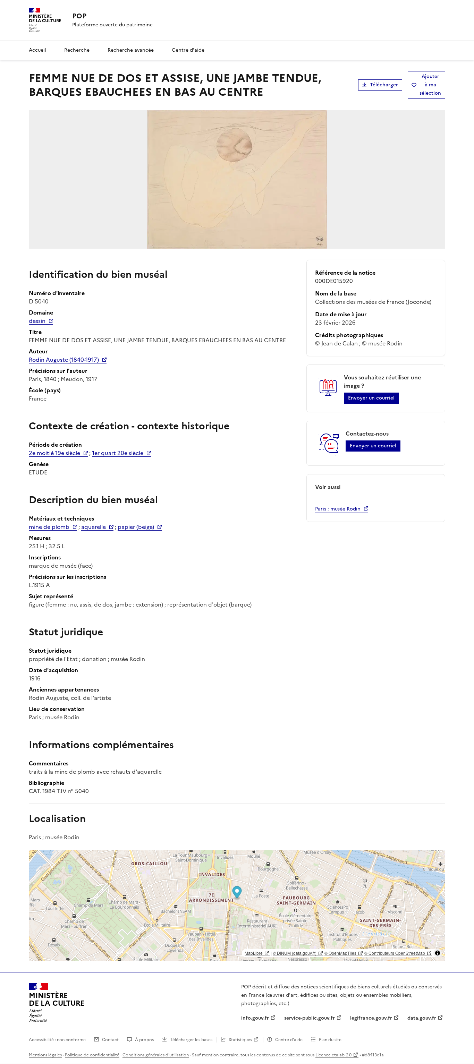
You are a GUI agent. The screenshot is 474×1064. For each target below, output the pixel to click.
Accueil (37, 50)
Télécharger (384, 84)
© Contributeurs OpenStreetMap (394, 953)
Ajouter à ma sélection (430, 85)
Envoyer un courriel (371, 398)
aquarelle (93, 527)
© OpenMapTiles (340, 953)
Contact (110, 1040)
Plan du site (330, 1040)
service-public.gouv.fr (309, 1018)
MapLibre (254, 953)
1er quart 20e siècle (117, 453)
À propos (144, 1040)
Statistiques (240, 1040)
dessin (37, 321)
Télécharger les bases (191, 1040)
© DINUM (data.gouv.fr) (294, 953)
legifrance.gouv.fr (371, 1018)
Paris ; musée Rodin (338, 509)
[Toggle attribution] (437, 953)
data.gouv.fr (421, 1018)
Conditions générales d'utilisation (155, 1055)
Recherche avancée (131, 50)
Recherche (77, 50)
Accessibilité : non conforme (57, 1040)
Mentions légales (45, 1055)
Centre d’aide (289, 1040)
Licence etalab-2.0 (333, 1055)
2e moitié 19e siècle (54, 453)
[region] (237, 905)
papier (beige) (136, 527)
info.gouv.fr (255, 1018)
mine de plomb (49, 527)
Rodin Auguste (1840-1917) (64, 359)
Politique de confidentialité (92, 1055)
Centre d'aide (188, 50)
